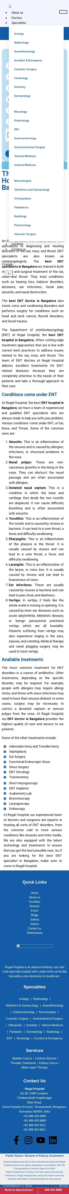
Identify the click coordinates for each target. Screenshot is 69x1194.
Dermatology (34, 1031)
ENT (9, 1038)
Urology (24, 998)
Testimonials (34, 932)
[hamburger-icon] (63, 12)
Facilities (17, 244)
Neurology (23, 1038)
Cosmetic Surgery (17, 1018)
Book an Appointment (19, 1190)
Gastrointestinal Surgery (48, 1018)
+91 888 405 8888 (34, 1120)
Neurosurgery (47, 1012)
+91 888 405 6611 (34, 1125)
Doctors (17, 18)
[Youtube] (40, 1141)
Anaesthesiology (53, 1005)
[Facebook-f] (16, 1141)
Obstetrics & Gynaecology (22, 1005)
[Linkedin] (53, 1141)
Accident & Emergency (48, 1038)
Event (34, 910)
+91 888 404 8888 (34, 1116)
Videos (34, 923)
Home (34, 892)
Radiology (53, 1031)
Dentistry (32, 1025)
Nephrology (40, 998)
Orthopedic (15, 1025)
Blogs (34, 915)
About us (17, 12)
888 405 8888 (53, 1190)
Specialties (19, 23)
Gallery (34, 919)
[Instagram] (28, 1141)
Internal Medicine (52, 1025)
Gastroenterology (24, 1012)
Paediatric (15, 1031)
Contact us (19, 249)
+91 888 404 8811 (34, 1129)
